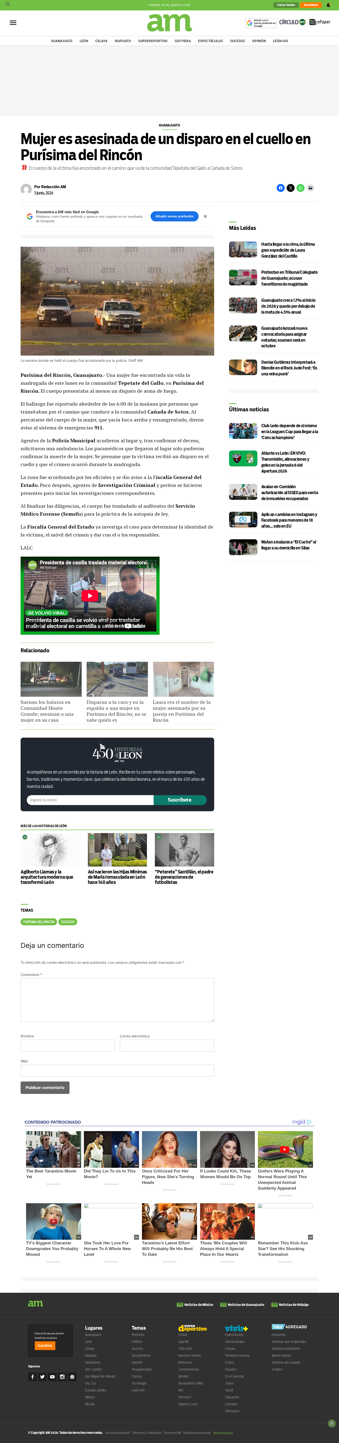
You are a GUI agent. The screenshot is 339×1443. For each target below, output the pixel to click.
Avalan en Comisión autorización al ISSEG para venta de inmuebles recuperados (289, 493)
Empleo (277, 1369)
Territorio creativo (237, 1355)
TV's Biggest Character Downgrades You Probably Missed (52, 1249)
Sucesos (237, 41)
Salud (229, 1390)
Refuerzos (185, 1362)
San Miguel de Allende (100, 1376)
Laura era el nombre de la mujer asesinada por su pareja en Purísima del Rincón (182, 711)
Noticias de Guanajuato (246, 1304)
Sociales (231, 1369)
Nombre (27, 1036)
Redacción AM (53, 187)
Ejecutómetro (141, 1355)
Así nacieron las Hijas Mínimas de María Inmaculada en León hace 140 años (117, 877)
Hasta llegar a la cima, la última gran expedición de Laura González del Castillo (288, 250)
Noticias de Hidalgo (294, 1304)
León (84, 41)
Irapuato (123, 41)
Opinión (259, 41)
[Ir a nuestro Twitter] (42, 1377)
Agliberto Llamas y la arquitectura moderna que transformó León (47, 877)
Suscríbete (311, 5)
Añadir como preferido (175, 216)
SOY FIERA (183, 41)
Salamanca (93, 1362)
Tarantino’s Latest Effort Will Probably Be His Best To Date (167, 1249)
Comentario (31, 974)
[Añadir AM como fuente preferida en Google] (261, 23)
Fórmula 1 (184, 1397)
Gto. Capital (93, 1369)
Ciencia (137, 1376)
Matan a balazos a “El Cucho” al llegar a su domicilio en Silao (288, 545)
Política (137, 1341)
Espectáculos (210, 41)
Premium (138, 1334)
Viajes (229, 1383)
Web (24, 1061)
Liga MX (183, 1341)
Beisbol (183, 1376)
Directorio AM (172, 1432)
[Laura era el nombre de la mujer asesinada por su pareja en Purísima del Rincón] (183, 679)
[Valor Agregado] (289, 1327)
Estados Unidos (95, 1390)
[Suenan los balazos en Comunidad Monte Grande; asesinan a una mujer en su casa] (51, 679)
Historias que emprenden (289, 1341)
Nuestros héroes (189, 1355)
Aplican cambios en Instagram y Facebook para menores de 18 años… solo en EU (289, 520)
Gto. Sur (90, 1383)
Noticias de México (198, 1304)
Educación (232, 1397)
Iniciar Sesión (286, 5)
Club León (185, 1348)
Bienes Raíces (281, 1355)
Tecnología (139, 1383)
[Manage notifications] (332, 1423)
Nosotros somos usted (197, 1432)
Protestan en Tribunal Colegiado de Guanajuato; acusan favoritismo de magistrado (289, 278)
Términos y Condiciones (146, 1432)
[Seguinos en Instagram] (62, 1377)
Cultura (230, 1348)
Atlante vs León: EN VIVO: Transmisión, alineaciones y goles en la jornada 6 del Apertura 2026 (285, 462)
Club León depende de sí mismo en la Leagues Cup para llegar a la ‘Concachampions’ (289, 432)
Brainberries (53, 1184)
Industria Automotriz (286, 1348)
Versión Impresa (223, 1433)
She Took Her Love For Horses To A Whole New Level (107, 1249)
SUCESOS (67, 922)
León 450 (280, 41)
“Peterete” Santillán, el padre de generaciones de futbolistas (184, 877)
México (90, 1397)
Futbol (182, 1334)
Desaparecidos (142, 1369)
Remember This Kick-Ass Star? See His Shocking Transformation (283, 1249)
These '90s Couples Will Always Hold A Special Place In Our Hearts (223, 1249)
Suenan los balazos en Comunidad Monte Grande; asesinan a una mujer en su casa (47, 711)
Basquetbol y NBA (190, 1383)
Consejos (231, 1404)
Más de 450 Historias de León (44, 826)
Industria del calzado (286, 1362)
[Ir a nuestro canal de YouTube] (52, 1377)
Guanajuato (61, 41)
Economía (278, 1334)
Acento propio (234, 1341)
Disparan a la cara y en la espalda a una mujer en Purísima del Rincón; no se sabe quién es (116, 711)
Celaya (101, 41)
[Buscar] (8, 5)
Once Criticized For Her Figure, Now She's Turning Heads (168, 1177)
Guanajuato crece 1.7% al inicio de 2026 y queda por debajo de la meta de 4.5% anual (288, 306)
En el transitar (234, 1376)
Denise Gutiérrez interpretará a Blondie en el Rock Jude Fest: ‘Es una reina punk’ (289, 368)
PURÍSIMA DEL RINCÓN (38, 922)
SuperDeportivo (153, 41)
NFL (180, 1390)
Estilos (229, 1362)
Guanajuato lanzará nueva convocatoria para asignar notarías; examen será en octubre (284, 337)
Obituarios (232, 1411)
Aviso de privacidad (117, 1432)
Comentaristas (188, 1369)
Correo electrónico (135, 1036)
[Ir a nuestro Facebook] (32, 1377)
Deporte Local (188, 1404)
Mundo (90, 1404)
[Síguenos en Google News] (72, 1377)
